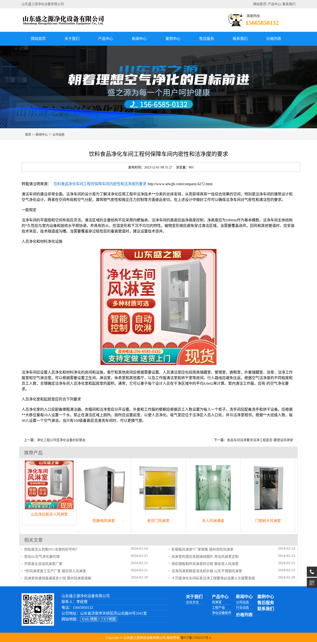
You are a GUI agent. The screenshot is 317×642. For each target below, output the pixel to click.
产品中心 (274, 4)
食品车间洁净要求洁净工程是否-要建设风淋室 (260, 440)
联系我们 (288, 4)
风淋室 (217, 602)
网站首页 (259, 4)
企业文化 (192, 602)
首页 (28, 134)
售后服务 (206, 39)
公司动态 (58, 134)
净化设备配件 (221, 613)
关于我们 (72, 39)
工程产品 (218, 607)
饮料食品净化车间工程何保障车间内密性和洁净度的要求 (100, 184)
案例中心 (172, 39)
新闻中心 (139, 39)
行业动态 (242, 607)
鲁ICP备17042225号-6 (196, 637)
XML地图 (89, 619)
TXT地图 (108, 619)
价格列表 (273, 39)
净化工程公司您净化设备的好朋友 (61, 440)
